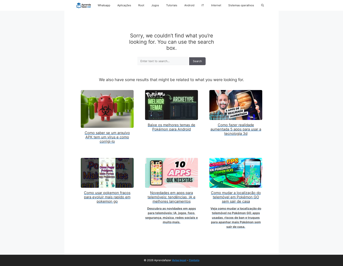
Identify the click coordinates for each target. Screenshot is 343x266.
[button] (262, 5)
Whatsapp (104, 5)
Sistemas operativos (241, 5)
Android (189, 5)
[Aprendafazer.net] (84, 5)
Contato (194, 260)
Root (141, 5)
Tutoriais (171, 5)
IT (203, 5)
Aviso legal (179, 260)
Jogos (155, 5)
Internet (216, 5)
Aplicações (124, 5)
